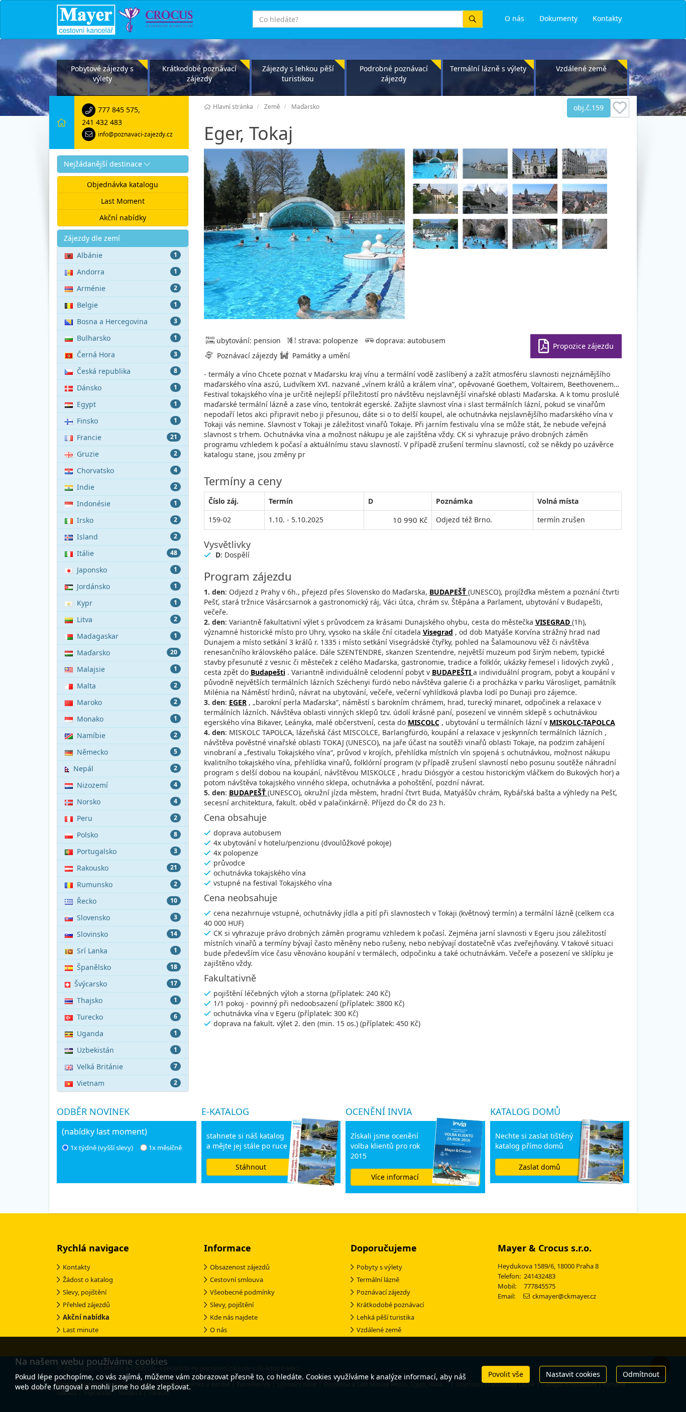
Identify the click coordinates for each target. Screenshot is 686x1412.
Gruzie (127, 454)
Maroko (127, 702)
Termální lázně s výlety (488, 68)
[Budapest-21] (586, 166)
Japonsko (127, 570)
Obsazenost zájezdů (240, 1267)
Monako (127, 719)
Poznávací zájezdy (383, 1292)
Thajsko (127, 1000)
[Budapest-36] (437, 201)
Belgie (127, 305)
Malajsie (127, 669)
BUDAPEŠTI (452, 672)
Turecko (127, 1017)
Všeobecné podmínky (242, 1292)
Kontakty (76, 1267)
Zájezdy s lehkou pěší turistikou (298, 73)
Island (127, 536)
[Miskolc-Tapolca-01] (486, 236)
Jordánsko (127, 586)
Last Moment (123, 201)
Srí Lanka (127, 950)
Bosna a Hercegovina (127, 321)
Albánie (127, 255)
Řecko (127, 901)
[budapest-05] (536, 166)
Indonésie (127, 503)
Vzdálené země (581, 68)
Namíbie (127, 735)
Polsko (127, 834)
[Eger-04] (586, 201)
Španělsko (127, 967)
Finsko (127, 421)
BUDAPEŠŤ (448, 592)
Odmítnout (641, 1374)
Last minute (80, 1329)
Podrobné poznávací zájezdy (394, 73)
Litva (127, 619)
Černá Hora (127, 354)
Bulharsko (127, 338)
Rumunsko (127, 884)
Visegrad (438, 632)
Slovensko (127, 917)
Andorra (127, 271)
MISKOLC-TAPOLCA (582, 722)
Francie (127, 437)
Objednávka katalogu (122, 184)
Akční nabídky (122, 217)
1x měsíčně (165, 1147)
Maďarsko (127, 652)
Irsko (127, 520)
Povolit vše (505, 1374)
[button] (122, 164)
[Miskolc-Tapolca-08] (586, 236)
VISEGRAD (553, 622)
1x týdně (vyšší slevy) (101, 1147)
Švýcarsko (125, 984)
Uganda (127, 1033)
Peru (127, 818)
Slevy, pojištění (84, 1292)
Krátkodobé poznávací (390, 1304)
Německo (127, 752)
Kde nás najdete (234, 1317)
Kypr (127, 603)
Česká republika (127, 371)
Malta (127, 685)
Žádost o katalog (88, 1279)
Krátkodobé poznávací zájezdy (199, 73)
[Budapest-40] (486, 201)
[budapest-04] (486, 166)
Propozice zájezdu (583, 346)
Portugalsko (127, 851)
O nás (218, 1329)
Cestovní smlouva (236, 1279)
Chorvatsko (127, 470)
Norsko (127, 801)
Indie (127, 487)
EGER (238, 702)
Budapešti (268, 672)
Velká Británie (127, 1066)
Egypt (127, 404)
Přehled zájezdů (86, 1304)
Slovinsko (127, 934)
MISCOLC (423, 722)
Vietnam (127, 1083)
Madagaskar (127, 636)
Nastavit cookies (573, 1374)
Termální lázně (378, 1279)
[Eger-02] (536, 201)
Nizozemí (127, 785)
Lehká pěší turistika (385, 1317)
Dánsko (127, 387)
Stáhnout (251, 1167)
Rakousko (127, 868)
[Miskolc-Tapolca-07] (536, 236)
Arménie (127, 288)
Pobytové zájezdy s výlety (102, 73)
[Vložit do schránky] (619, 107)
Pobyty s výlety (379, 1267)
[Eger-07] (437, 166)
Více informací (395, 1177)
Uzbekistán (127, 1050)
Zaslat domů (539, 1167)
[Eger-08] (437, 236)
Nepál (125, 768)
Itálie (127, 553)
